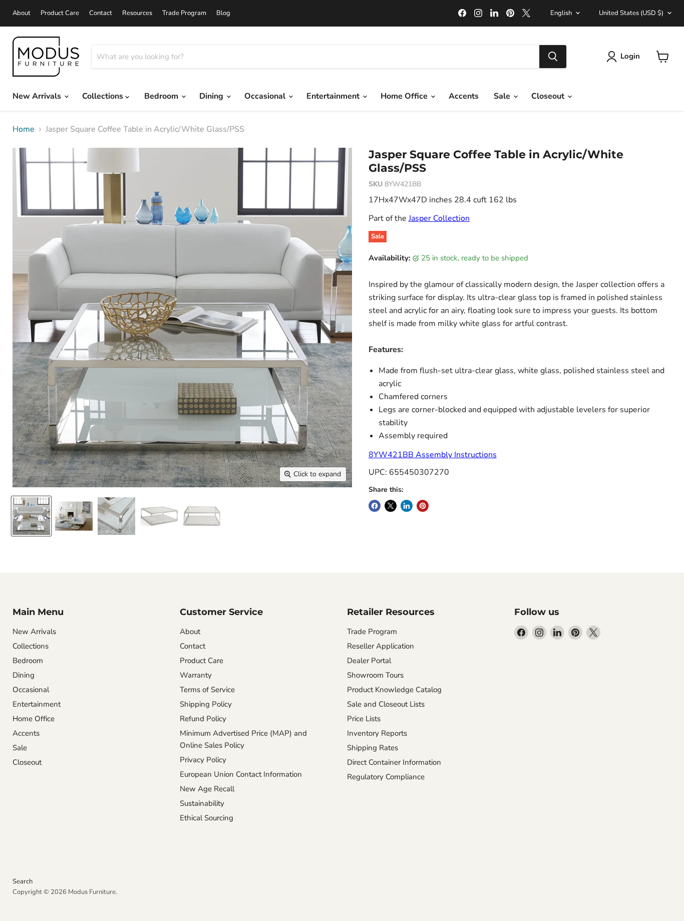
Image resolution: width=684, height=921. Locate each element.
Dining (212, 96)
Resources (137, 13)
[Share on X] (391, 506)
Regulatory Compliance (386, 777)
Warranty (196, 675)
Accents (464, 96)
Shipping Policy (206, 704)
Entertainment (334, 96)
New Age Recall (207, 789)
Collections (103, 96)
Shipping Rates (372, 748)
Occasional (265, 96)
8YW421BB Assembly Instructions (433, 454)
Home (24, 129)
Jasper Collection (439, 218)
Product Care (60, 13)
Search (23, 881)
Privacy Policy (203, 760)
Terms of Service (207, 690)
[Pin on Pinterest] (423, 506)
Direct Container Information (394, 762)
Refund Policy (203, 719)
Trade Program (184, 13)
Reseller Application (380, 646)
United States (631, 13)
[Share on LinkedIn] (407, 506)
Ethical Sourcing (206, 818)
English (561, 13)
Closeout (548, 96)
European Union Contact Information (241, 774)
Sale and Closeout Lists (386, 704)
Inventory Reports (377, 733)
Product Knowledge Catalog (394, 690)
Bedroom (162, 96)
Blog (223, 13)
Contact (100, 13)
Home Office (405, 96)
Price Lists (364, 719)
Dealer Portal (369, 661)
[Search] (552, 56)
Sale (503, 96)
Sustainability (202, 803)
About (22, 13)
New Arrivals (38, 96)
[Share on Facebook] (375, 506)
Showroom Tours (375, 675)
